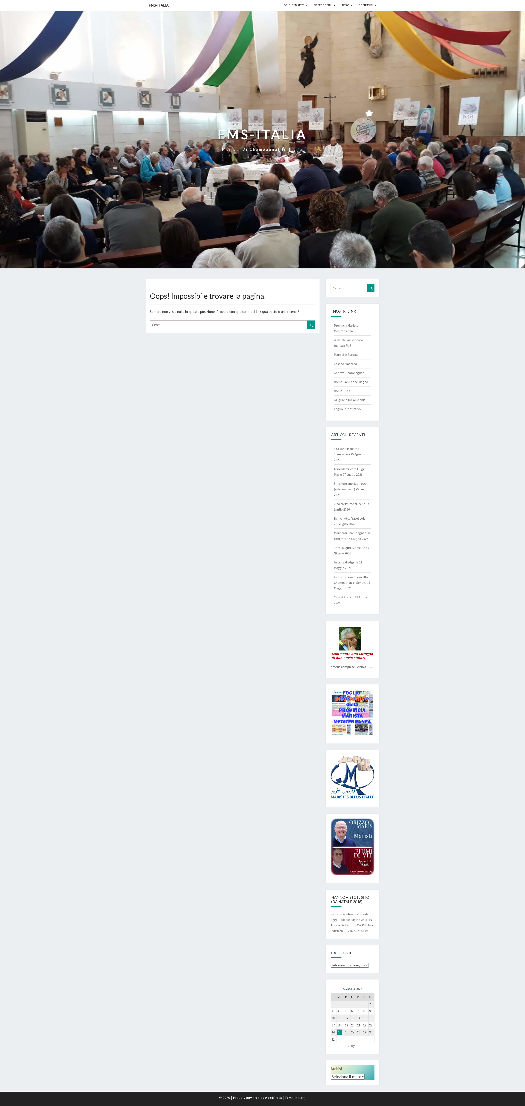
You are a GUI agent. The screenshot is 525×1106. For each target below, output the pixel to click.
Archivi (336, 1068)
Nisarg (300, 1098)
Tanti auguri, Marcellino (350, 548)
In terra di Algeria (346, 562)
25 (339, 1032)
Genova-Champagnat (349, 373)
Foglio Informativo (347, 409)
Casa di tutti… (344, 597)
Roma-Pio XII (343, 391)
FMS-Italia (159, 5)
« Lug (351, 1046)
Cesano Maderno (345, 364)
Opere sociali (323, 5)
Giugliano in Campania (349, 400)
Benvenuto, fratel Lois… (351, 518)
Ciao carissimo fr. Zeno (349, 504)
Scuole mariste (294, 5)
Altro (345, 5)
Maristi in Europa (346, 354)
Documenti (366, 5)
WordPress (273, 1098)
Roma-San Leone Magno (351, 382)
